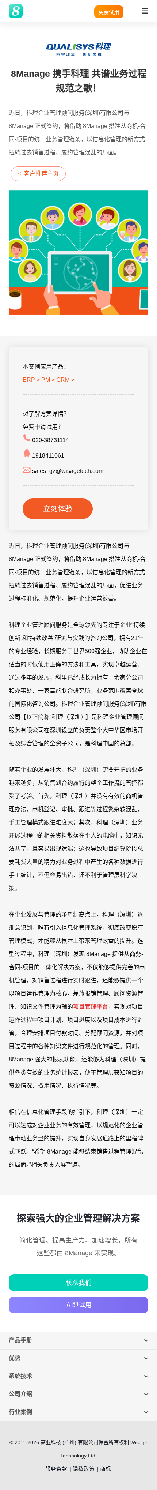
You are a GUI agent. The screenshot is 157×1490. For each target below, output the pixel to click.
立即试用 (78, 1305)
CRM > (65, 380)
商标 (105, 1469)
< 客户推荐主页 (38, 173)
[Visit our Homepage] (16, 11)
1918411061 (47, 455)
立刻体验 (57, 509)
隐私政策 (84, 1469)
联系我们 (78, 1282)
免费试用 (109, 12)
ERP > (31, 380)
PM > (48, 380)
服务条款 (56, 1469)
